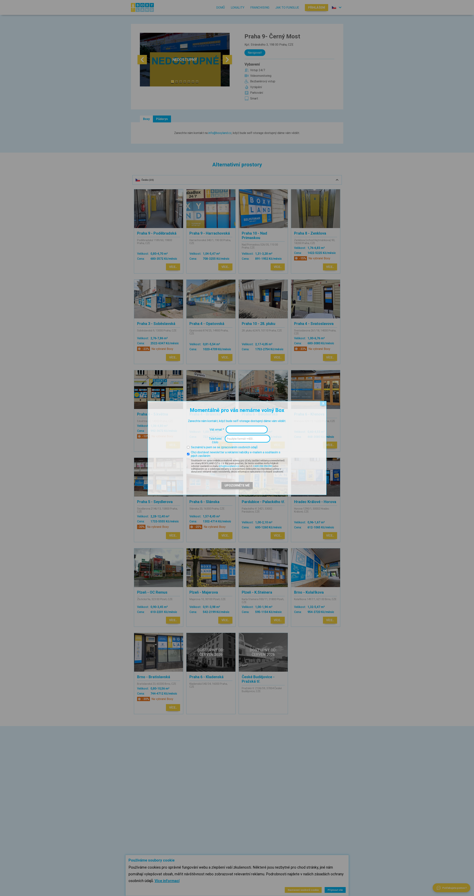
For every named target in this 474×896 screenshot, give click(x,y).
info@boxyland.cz (229, 466)
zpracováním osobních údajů (239, 447)
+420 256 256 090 (262, 466)
